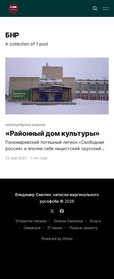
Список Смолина (68, 221)
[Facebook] (62, 211)
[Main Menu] (105, 8)
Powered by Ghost (57, 238)
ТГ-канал (54, 228)
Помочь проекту (83, 228)
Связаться (32, 228)
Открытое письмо (31, 221)
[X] (52, 211)
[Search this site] (95, 8)
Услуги (95, 221)
